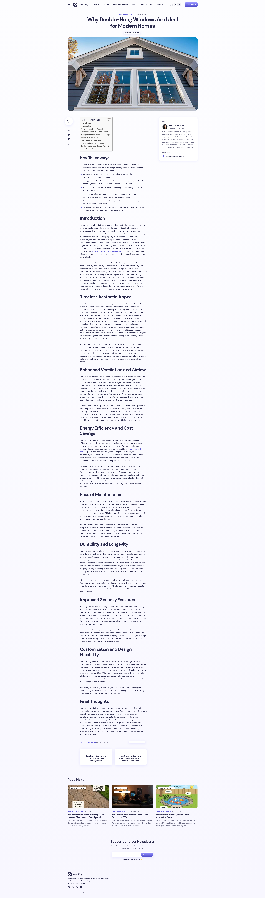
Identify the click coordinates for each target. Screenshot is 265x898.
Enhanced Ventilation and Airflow (94, 132)
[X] (73, 887)
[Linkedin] (81, 887)
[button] (69, 4)
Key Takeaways (87, 123)
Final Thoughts (87, 149)
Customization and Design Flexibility (95, 146)
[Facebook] (69, 887)
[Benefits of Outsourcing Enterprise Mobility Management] (96, 757)
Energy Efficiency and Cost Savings (95, 135)
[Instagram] (77, 887)
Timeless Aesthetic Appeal (92, 129)
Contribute (191, 4)
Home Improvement (132, 33)
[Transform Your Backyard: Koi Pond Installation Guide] (177, 796)
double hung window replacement (107, 251)
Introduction (86, 126)
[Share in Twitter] (69, 130)
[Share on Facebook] (69, 134)
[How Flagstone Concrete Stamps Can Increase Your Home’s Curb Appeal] (131, 757)
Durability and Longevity (91, 140)
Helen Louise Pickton (177, 125)
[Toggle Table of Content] (108, 120)
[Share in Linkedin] (69, 139)
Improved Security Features (92, 143)
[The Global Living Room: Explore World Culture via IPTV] (132, 796)
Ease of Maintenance (89, 137)
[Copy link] (69, 144)
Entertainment (120, 788)
